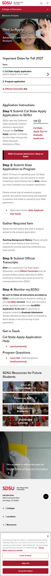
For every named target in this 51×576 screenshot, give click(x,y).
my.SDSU (11, 301)
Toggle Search (41, 3)
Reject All (25, 563)
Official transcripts (14, 88)
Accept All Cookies (25, 571)
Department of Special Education (27, 469)
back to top (46, 496)
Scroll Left (48, 74)
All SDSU (47, 3)
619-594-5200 (8, 495)
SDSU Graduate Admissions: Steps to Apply (25, 155)
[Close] (48, 536)
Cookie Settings (25, 555)
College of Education (11, 9)
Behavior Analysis (10, 15)
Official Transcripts (29, 271)
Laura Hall (15, 358)
